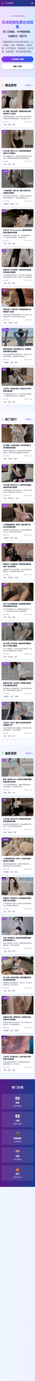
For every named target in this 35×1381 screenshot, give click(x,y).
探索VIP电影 (17, 66)
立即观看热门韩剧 (17, 59)
